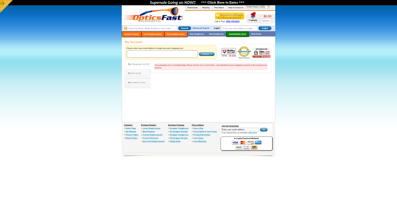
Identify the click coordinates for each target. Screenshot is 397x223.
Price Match (219, 8)
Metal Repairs (149, 132)
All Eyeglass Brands (179, 138)
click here (252, 133)
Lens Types (198, 138)
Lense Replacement (151, 128)
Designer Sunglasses (179, 128)
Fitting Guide (175, 141)
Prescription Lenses (176, 34)
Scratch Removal (150, 138)
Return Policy (132, 138)
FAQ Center (256, 34)
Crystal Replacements (153, 135)
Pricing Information (201, 135)
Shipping (206, 8)
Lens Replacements (153, 34)
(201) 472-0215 (232, 21)
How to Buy (198, 128)
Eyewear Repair (132, 34)
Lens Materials (199, 141)
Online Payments (244, 58)
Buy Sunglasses (197, 34)
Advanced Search (201, 28)
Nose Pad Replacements (154, 141)
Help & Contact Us (235, 8)
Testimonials (192, 8)
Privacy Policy (132, 135)
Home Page (131, 128)
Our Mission (131, 132)
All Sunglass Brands (179, 132)
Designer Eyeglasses (179, 135)
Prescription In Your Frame (205, 132)
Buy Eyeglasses (216, 34)
